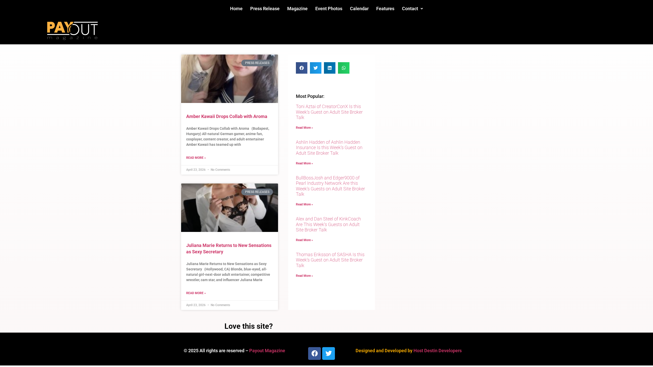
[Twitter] (328, 353)
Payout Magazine (267, 350)
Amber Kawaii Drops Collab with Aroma (226, 116)
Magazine (297, 8)
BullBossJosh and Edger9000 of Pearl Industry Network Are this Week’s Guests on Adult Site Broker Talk (330, 186)
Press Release (265, 8)
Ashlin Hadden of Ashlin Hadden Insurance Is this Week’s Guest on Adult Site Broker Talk (329, 147)
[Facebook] (314, 353)
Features (385, 8)
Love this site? (248, 326)
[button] (412, 9)
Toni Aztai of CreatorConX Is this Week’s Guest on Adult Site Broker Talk (329, 112)
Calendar (359, 8)
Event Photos (328, 8)
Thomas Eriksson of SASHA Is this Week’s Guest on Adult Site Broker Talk (330, 260)
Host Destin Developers (437, 350)
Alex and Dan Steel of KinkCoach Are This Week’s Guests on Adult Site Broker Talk (328, 224)
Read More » (196, 158)
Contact (410, 8)
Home (236, 8)
